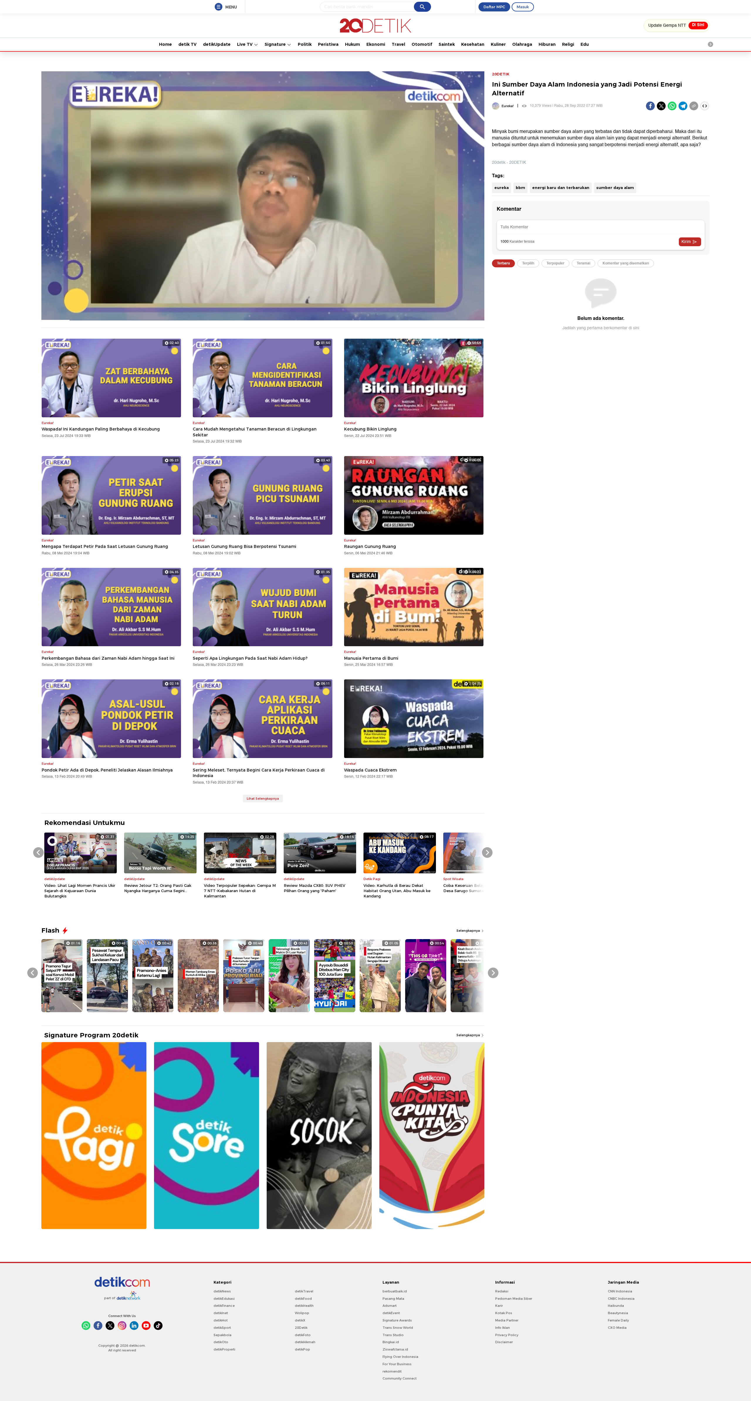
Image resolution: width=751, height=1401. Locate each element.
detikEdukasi (224, 1299)
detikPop (302, 1349)
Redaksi (501, 1291)
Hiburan (547, 44)
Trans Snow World (398, 1328)
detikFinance (224, 1306)
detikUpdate (217, 44)
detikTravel (304, 1291)
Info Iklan (502, 1328)
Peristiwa (328, 44)
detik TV (187, 44)
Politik (305, 44)
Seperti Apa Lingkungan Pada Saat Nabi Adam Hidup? (250, 658)
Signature (276, 44)
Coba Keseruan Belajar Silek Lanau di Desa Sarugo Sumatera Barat (478, 888)
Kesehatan (472, 44)
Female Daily (618, 1320)
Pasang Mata (393, 1299)
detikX (300, 1320)
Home (165, 44)
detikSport (222, 1328)
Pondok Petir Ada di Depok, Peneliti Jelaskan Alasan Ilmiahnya (107, 770)
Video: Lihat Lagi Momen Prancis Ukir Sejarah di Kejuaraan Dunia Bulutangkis (79, 890)
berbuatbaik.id (395, 1291)
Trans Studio (393, 1335)
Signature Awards (397, 1320)
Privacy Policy (506, 1335)
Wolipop (302, 1313)
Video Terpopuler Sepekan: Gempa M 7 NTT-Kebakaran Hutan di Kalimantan (240, 890)
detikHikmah (305, 1342)
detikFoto (303, 1335)
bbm (520, 187)
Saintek (447, 44)
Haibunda (616, 1306)
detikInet (221, 1313)
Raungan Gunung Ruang (370, 546)
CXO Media (617, 1328)
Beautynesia (618, 1313)
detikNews (222, 1291)
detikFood (303, 1299)
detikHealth (304, 1306)
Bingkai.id (391, 1342)
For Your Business (397, 1364)
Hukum (352, 44)
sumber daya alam (615, 187)
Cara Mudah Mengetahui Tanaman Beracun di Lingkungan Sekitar (255, 432)
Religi (568, 44)
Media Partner (506, 1320)
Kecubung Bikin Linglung (370, 429)
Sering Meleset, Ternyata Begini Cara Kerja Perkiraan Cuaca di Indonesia (259, 773)
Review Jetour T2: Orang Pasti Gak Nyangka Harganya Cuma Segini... (157, 888)
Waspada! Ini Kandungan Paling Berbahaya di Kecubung (101, 429)
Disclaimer (504, 1342)
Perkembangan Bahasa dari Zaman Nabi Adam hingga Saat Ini (108, 658)
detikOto (221, 1342)
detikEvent (391, 1313)
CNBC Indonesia (621, 1299)
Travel (398, 44)
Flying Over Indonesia (400, 1357)
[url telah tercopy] (693, 106)
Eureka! (508, 106)
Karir (499, 1306)
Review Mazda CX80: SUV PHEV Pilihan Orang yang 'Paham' (314, 888)
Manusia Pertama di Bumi (371, 658)
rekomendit (392, 1371)
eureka (501, 187)
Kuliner (498, 44)
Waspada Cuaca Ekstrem (370, 770)
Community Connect (400, 1378)
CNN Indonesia (620, 1291)
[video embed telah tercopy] (704, 106)
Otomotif (422, 44)
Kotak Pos (503, 1313)
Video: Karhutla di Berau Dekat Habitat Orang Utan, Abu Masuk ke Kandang (396, 890)
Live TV (245, 44)
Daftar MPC (494, 6)
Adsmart (390, 1306)
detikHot (221, 1320)
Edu (585, 44)
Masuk (523, 6)
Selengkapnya (468, 931)
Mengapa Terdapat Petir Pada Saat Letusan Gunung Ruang (105, 546)
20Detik (301, 1328)
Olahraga (522, 44)
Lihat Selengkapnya (263, 798)
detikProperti (224, 1349)
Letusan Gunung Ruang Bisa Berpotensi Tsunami (244, 546)
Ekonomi (375, 44)
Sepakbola (222, 1335)
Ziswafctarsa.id (395, 1349)
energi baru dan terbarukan (560, 187)
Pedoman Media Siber (513, 1299)
